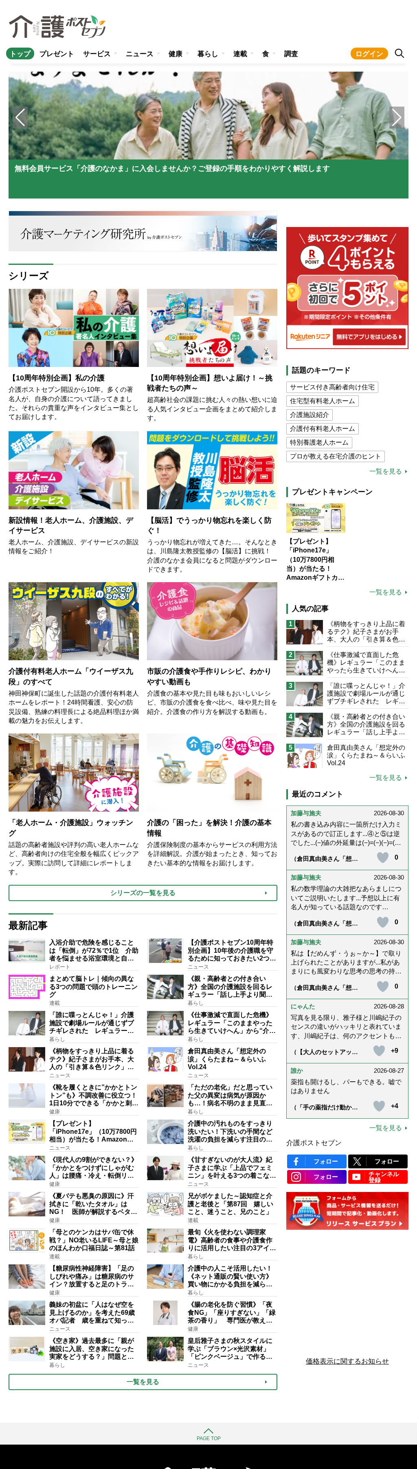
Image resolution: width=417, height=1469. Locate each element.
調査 (291, 54)
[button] (396, 118)
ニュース (140, 54)
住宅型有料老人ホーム (322, 400)
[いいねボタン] (383, 857)
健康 (175, 54)
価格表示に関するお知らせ (347, 1361)
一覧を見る (385, 471)
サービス (97, 54)
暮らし (208, 54)
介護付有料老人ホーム (322, 428)
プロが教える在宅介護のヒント (335, 456)
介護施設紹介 (309, 414)
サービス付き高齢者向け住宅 (332, 387)
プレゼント (57, 54)
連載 (240, 54)
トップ (20, 54)
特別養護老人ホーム (319, 442)
